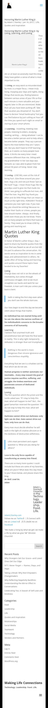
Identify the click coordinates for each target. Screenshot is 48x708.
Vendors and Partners (14, 638)
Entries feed (10, 653)
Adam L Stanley (14, 22)
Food (7, 604)
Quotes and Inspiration (15, 25)
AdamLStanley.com (13, 515)
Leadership (10, 609)
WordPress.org (11, 661)
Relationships (11, 621)
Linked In (15, 521)
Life (37, 22)
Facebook (9, 524)
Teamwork (9, 629)
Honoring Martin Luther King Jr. (20, 19)
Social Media (10, 625)
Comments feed (12, 657)
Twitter (20, 518)
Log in (7, 649)
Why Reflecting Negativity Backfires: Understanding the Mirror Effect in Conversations (20, 583)
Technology (10, 633)
